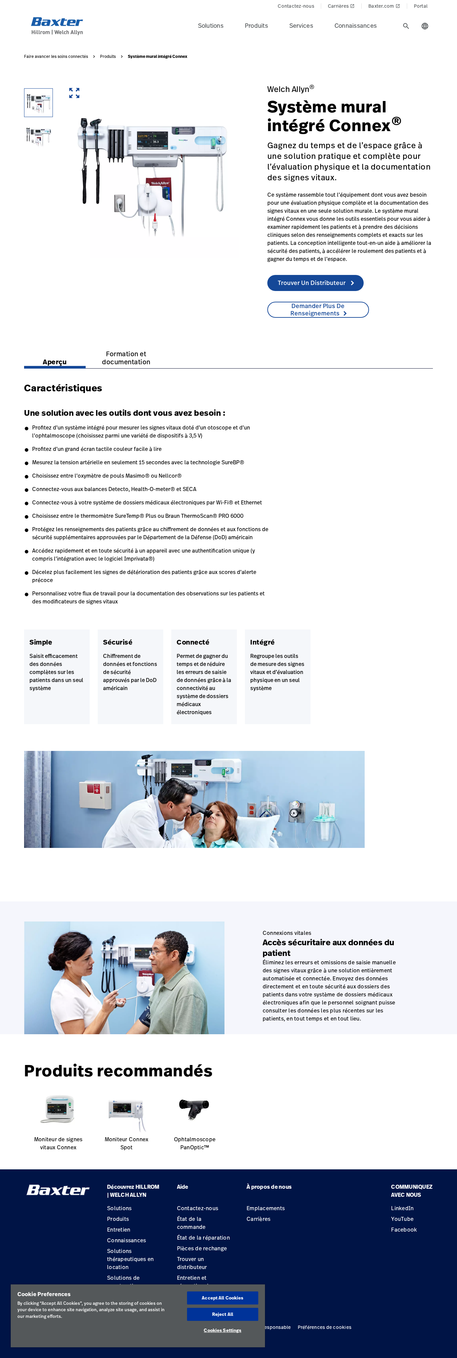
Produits (108, 56)
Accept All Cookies (222, 1298)
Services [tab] (301, 25)
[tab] (406, 26)
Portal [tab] (421, 6)
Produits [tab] (256, 25)
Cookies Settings (222, 1330)
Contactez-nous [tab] (296, 6)
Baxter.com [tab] (384, 6)
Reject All (222, 1314)
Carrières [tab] (341, 6)
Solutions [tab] (210, 25)
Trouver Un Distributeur (312, 283)
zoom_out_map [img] (74, 93)
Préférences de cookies (325, 1327)
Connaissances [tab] (356, 25)
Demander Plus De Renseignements (317, 309)
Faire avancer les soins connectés (56, 56)
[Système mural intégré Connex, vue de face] (38, 102)
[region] (138, 1315)
